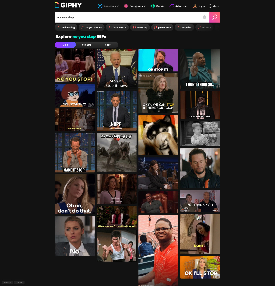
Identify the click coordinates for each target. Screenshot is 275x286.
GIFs (65, 44)
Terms (19, 282)
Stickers (86, 44)
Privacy (7, 282)
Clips (108, 44)
